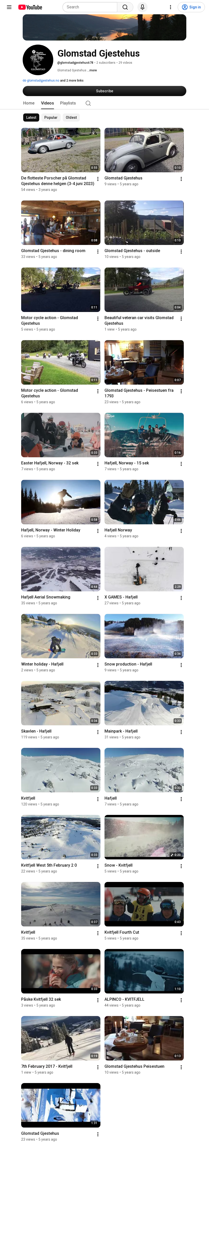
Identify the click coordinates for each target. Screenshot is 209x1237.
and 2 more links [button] (72, 80)
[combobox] (91, 7)
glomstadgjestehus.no (42, 80)
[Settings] (170, 7)
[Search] (125, 7)
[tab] (29, 103)
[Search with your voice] (142, 7)
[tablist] (104, 103)
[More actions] (98, 179)
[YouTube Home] (30, 7)
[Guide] (9, 7)
